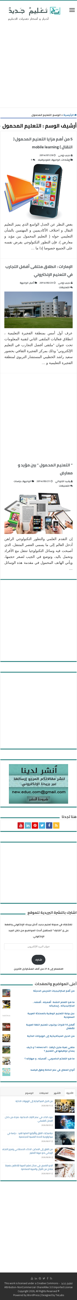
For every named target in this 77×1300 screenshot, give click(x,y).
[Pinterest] (35, 825)
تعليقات (43, 1093)
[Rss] (56, 825)
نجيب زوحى (64, 155)
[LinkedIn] (28, 825)
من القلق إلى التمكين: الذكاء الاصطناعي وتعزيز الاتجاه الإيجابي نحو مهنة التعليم (27, 1151)
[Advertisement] (38, 65)
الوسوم (29, 1093)
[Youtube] (21, 825)
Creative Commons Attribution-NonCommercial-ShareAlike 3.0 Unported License (38, 1285)
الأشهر (57, 1093)
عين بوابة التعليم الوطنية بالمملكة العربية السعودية (51, 1015)
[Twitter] (42, 825)
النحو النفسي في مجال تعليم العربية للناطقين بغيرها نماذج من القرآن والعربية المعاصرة (29, 1167)
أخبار (32, 282)
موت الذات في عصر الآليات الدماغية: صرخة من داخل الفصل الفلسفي (29, 1119)
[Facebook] (49, 825)
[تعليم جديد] (33, 13)
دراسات (17, 481)
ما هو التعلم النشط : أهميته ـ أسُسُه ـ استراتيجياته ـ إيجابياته (54, 1004)
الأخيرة (69, 1093)
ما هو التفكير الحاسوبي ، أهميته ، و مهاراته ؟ (49, 1058)
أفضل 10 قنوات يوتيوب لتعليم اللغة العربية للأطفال (50, 1026)
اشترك (38, 959)
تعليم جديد (66, 1283)
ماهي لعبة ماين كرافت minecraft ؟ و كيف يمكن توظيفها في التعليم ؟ (50, 1049)
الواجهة (56, 159)
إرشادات (65, 159)
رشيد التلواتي (62, 481)
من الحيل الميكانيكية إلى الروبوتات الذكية (51, 1036)
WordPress (33, 1295)
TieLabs (59, 1295)
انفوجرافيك (44, 159)
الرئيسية (68, 114)
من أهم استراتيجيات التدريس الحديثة (54, 990)
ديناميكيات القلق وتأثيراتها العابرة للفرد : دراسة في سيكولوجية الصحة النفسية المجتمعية (30, 1135)
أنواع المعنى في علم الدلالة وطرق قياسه (52, 1069)
